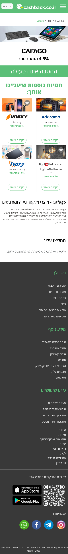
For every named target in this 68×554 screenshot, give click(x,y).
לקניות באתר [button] (51, 140)
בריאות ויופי (59, 449)
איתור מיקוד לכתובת (54, 409)
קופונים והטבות (57, 286)
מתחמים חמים (57, 292)
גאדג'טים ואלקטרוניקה (53, 439)
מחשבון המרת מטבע (54, 421)
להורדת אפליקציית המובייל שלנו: (47, 477)
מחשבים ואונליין (57, 458)
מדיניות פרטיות (48, 547)
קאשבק (29, 550)
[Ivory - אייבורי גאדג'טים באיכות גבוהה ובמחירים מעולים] (17, 153)
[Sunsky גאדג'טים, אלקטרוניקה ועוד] (17, 106)
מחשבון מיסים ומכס (54, 415)
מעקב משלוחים (57, 403)
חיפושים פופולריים (55, 316)
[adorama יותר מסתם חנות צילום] (51, 106)
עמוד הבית (59, 20)
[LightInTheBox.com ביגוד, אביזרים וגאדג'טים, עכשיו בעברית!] (51, 153)
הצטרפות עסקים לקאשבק (50, 366)
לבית (63, 453)
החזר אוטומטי (58, 348)
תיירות (62, 435)
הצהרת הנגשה (33, 547)
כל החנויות (59, 298)
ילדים (63, 444)
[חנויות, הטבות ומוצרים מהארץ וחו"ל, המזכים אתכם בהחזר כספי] (36, 6)
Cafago (40, 20)
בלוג (63, 304)
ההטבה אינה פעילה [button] (34, 71)
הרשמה (7, 6)
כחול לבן (61, 463)
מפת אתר (60, 377)
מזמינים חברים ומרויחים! (52, 310)
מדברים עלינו (58, 372)
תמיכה (62, 360)
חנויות (49, 20)
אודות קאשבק (58, 354)
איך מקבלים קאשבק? (54, 342)
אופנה (62, 430)
